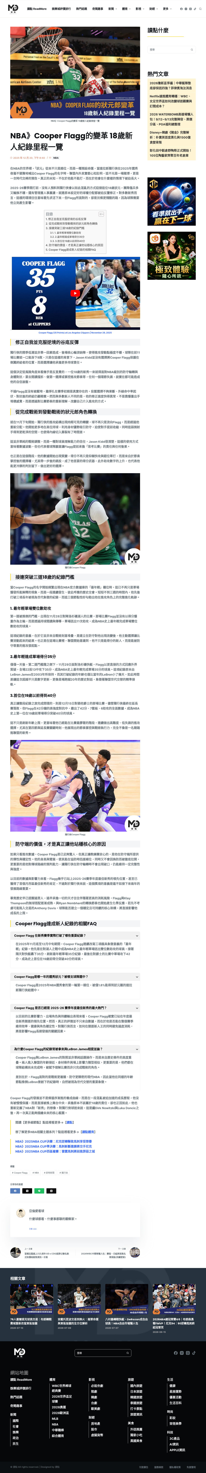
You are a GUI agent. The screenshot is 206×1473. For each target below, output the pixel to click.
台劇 (94, 1403)
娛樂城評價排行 (61, 8)
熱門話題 (81, 8)
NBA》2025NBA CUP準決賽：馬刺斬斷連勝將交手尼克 (53, 1146)
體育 (125, 8)
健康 (173, 1386)
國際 (16, 1421)
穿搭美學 (176, 1424)
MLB (55, 1419)
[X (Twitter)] (27, 1191)
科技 (170, 1432)
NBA (56, 157)
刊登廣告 (143, 1467)
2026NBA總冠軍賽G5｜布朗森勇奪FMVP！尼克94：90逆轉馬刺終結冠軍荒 (174, 1323)
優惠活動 (176, 1397)
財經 (152, 8)
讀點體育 (88, 1132)
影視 (138, 8)
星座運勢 (176, 1391)
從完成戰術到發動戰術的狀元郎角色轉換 (73, 223)
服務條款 (158, 1467)
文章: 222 (32, 1229)
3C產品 (175, 1438)
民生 (16, 1444)
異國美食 (136, 1441)
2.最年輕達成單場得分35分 (69, 236)
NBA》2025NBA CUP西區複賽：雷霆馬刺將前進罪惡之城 (55, 1151)
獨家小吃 (136, 1435)
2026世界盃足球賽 (62, 1399)
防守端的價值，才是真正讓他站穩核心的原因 (76, 245)
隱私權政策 (175, 1467)
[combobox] (168, 49)
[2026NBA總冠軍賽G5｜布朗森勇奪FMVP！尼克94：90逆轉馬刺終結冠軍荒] (174, 1299)
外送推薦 (136, 1429)
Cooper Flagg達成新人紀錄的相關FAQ (72, 249)
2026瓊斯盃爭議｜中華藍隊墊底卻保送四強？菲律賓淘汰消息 (171, 85)
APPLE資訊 (177, 1450)
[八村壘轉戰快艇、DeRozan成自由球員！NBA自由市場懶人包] (126, 1299)
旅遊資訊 (136, 1414)
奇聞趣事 (97, 8)
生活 (170, 1380)
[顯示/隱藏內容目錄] (99, 214)
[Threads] (190, 9)
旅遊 (131, 1380)
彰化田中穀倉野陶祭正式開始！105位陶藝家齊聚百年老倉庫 (171, 153)
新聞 (111, 8)
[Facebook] (181, 9)
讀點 (70, 1122)
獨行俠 (64, 1172)
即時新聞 (49, 1172)
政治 (16, 1438)
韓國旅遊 (136, 1397)
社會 (16, 1426)
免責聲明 (191, 1467)
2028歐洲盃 (60, 1413)
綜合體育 (58, 1436)
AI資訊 (174, 1444)
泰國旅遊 (136, 1403)
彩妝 (173, 1418)
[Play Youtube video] (75, 293)
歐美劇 (95, 1409)
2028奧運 (59, 1407)
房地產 (95, 1424)
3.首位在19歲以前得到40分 (70, 241)
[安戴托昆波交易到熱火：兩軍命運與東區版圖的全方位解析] (79, 1299)
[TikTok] (195, 9)
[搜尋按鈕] (192, 49)
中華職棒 (58, 1430)
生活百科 (176, 1403)
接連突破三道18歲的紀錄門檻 (66, 228)
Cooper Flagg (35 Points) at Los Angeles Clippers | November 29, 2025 (75, 332)
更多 (165, 8)
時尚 (170, 1412)
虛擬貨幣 (97, 1435)
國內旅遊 (136, 1386)
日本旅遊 (136, 1391)
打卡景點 (136, 1409)
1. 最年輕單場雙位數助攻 (67, 232)
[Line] (39, 1191)
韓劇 (94, 1397)
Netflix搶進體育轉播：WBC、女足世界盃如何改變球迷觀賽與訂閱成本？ (171, 101)
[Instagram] (186, 9)
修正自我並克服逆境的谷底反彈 (67, 219)
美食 (131, 1423)
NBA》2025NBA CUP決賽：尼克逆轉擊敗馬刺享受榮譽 (53, 1141)
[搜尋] (200, 9)
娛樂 (16, 1432)
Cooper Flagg (19, 1172)
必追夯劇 (97, 1386)
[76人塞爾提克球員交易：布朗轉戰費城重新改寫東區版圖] (31, 1299)
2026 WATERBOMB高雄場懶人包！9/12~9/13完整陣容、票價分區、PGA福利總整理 (171, 119)
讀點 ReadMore (37, 8)
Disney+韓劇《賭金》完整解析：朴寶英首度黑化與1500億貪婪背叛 (170, 137)
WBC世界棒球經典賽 (61, 1388)
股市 (94, 1429)
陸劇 (94, 1391)
